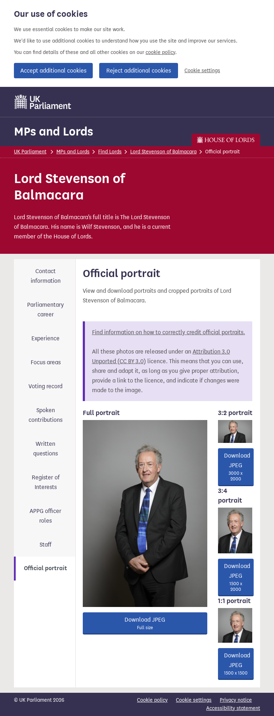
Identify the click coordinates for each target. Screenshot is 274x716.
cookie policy (160, 52)
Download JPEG (145, 623)
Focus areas (46, 362)
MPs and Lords (53, 131)
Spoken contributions (45, 415)
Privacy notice (236, 700)
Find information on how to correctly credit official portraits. (168, 332)
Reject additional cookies (138, 70)
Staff (45, 544)
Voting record (45, 386)
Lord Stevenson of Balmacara (163, 152)
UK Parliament (30, 152)
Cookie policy (152, 700)
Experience (45, 338)
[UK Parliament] (43, 102)
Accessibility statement (233, 708)
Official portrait (45, 568)
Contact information (46, 276)
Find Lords (110, 152)
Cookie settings (202, 71)
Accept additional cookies (53, 70)
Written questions (45, 448)
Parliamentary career (45, 309)
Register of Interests (46, 482)
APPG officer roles (45, 516)
